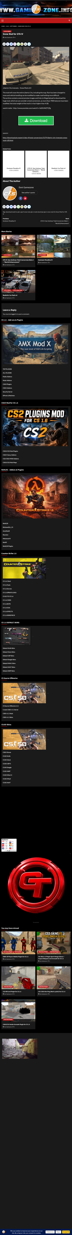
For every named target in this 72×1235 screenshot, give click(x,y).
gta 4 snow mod (25, 212)
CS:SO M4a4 (7, 779)
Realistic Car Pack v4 (10, 295)
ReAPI (5, 542)
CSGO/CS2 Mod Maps (10, 462)
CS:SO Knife (6, 756)
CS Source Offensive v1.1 (11, 706)
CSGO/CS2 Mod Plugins (10, 451)
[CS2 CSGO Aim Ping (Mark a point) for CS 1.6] (54, 977)
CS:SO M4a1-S (7, 775)
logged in (14, 314)
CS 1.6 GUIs (6, 608)
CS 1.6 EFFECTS (8, 611)
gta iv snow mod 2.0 (49, 212)
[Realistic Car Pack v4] (18, 281)
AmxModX (6, 531)
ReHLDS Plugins (8, 546)
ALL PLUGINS (7, 373)
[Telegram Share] (29, 44)
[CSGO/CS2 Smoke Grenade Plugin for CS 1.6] (18, 1010)
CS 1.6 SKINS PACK (9, 615)
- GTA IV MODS (7, 31)
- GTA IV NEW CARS (17, 290)
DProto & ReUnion (9, 395)
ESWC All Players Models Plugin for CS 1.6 (15, 957)
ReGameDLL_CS (8, 527)
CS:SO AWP (6, 771)
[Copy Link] (4, 44)
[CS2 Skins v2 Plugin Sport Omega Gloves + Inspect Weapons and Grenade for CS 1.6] (54, 942)
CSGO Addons (7, 388)
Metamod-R (6, 538)
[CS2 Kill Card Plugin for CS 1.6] (18, 977)
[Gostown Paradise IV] (54, 246)
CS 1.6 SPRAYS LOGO (9, 592)
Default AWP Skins (9, 671)
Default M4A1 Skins (9, 663)
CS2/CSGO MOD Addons (11, 459)
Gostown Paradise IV (45, 260)
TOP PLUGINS (7, 369)
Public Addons (7, 376)
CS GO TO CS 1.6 (8, 596)
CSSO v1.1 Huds (8, 713)
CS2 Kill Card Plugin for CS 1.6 (12, 992)
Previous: (9, 220)
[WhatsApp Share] (18, 44)
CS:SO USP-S (7, 763)
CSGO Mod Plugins (54, 952)
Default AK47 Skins (9, 667)
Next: (54, 221)
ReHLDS (5, 523)
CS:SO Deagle (7, 767)
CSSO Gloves (7, 752)
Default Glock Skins (9, 652)
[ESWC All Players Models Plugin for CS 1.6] (18, 942)
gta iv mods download (37, 212)
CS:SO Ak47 (6, 782)
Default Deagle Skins (9, 659)
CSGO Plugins (7, 384)
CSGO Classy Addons (9, 455)
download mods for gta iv (13, 212)
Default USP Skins (8, 656)
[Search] (69, 20)
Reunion (5, 535)
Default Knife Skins (9, 648)
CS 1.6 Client (7, 581)
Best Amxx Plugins (8, 952)
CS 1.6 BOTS (7, 604)
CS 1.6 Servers (7, 589)
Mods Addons (7, 380)
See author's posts (28, 192)
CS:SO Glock (7, 760)
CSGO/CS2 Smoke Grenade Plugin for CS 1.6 (16, 1024)
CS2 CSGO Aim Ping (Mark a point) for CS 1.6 (51, 992)
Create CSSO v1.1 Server (10, 710)
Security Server (7, 392)
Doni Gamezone (8, 37)
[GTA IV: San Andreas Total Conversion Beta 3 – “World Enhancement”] (18, 246)
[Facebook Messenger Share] (11, 44)
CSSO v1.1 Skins (8, 717)
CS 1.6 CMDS (7, 600)
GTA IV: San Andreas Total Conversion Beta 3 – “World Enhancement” (18, 261)
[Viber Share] (15, 44)
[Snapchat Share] (22, 44)
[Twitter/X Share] (25, 44)
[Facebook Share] (7, 44)
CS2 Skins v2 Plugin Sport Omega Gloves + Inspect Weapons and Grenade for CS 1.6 (51, 958)
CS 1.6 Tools (6, 585)
